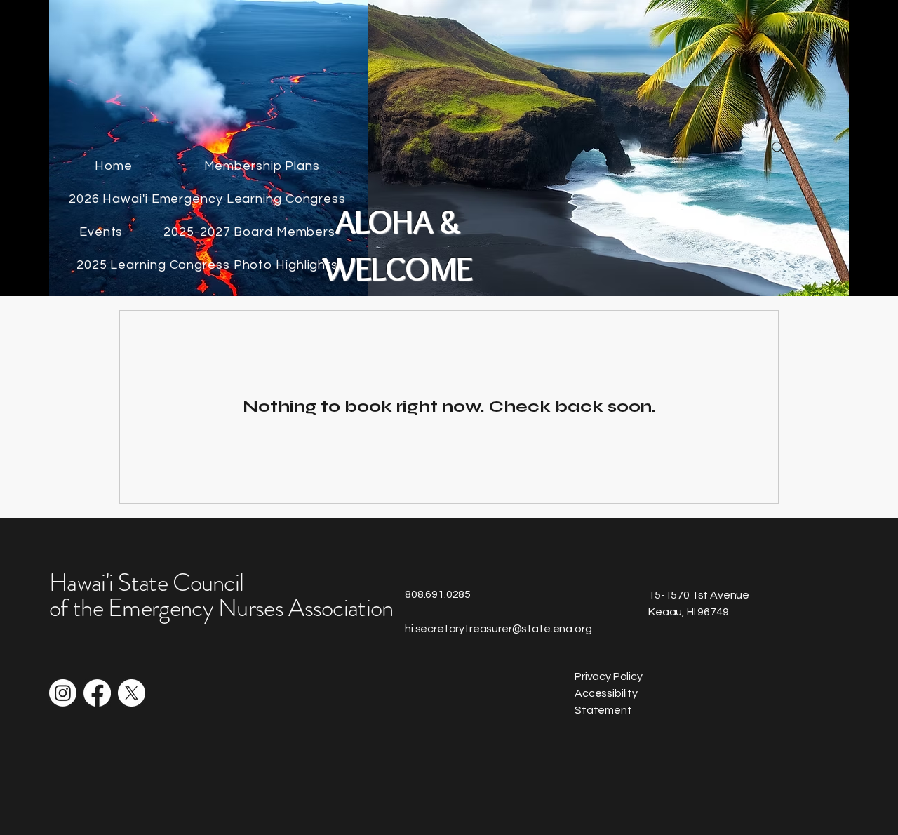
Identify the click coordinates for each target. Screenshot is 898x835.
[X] (131, 693)
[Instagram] (62, 693)
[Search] (778, 148)
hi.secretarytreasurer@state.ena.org (498, 628)
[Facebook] (97, 693)
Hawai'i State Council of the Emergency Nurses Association (221, 595)
